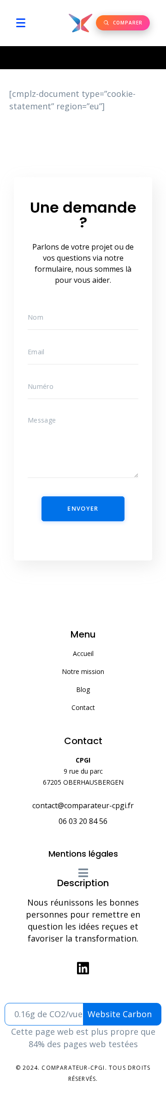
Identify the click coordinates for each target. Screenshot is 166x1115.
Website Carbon (120, 1014)
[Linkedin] (83, 968)
